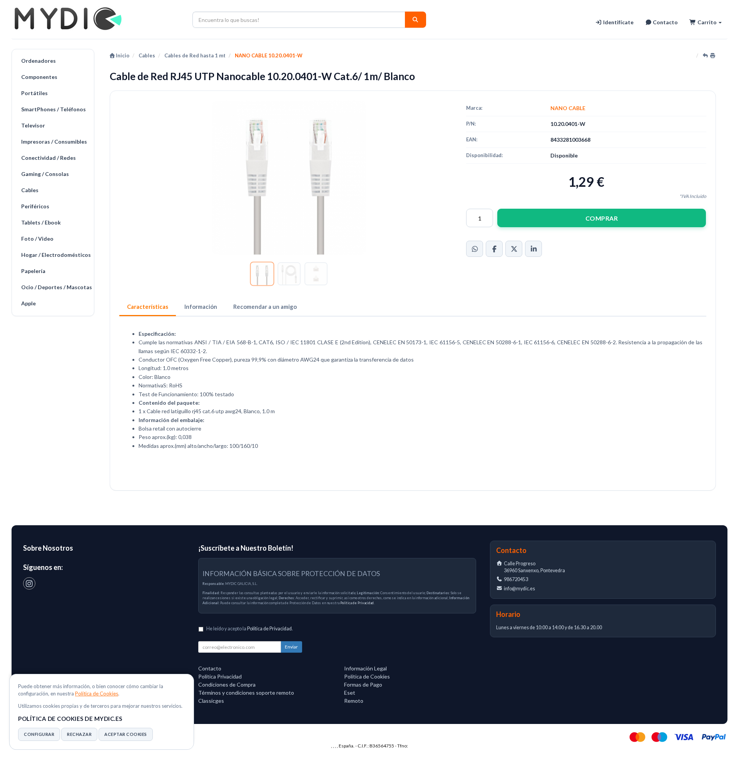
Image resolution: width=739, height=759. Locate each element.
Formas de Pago (363, 684)
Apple (28, 303)
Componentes (39, 77)
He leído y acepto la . (249, 629)
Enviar (291, 647)
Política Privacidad (220, 676)
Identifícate (618, 22)
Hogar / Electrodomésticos (55, 254)
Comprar (601, 218)
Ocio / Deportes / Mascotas (55, 287)
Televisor (33, 125)
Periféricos (35, 206)
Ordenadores (38, 60)
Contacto (665, 22)
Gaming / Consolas (45, 174)
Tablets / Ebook (41, 222)
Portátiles (34, 93)
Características (147, 306)
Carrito (707, 22)
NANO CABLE (567, 108)
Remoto (353, 700)
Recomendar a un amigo (265, 306)
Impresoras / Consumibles (54, 141)
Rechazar (79, 734)
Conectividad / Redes (48, 157)
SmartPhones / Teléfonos (53, 109)
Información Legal (365, 668)
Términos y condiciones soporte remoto (246, 692)
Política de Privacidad (357, 603)
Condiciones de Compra (227, 684)
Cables (29, 190)
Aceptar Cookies (125, 734)
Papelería (33, 271)
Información (200, 306)
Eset (349, 692)
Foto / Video (37, 238)
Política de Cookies (96, 693)
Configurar (39, 734)
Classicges (211, 700)
